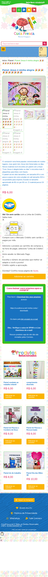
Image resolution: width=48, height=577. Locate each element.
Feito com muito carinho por (24, 529)
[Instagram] (14, 10)
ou (6, 2)
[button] (3, 49)
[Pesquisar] (45, 43)
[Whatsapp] (19, 10)
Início (4, 61)
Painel (11, 61)
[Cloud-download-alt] (29, 10)
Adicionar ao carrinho (24, 276)
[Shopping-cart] (34, 10)
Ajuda (35, 271)
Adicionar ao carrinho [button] (10, 396)
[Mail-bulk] (24, 10)
